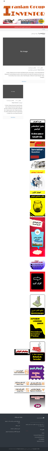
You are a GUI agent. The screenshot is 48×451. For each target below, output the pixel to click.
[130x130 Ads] (22, 352)
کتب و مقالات (17, 425)
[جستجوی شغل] (37, 352)
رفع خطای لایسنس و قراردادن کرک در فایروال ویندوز (12, 422)
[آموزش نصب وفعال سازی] (21, 372)
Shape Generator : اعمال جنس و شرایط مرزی (36, 70)
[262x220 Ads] (37, 400)
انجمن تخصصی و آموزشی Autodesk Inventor (22, 27)
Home (44, 29)
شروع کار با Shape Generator (17, 102)
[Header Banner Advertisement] (24, 21)
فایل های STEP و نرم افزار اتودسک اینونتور (13, 431)
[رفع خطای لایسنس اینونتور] (37, 305)
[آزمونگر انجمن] (37, 372)
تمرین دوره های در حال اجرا (15, 428)
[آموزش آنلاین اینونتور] (37, 182)
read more (24, 81)
